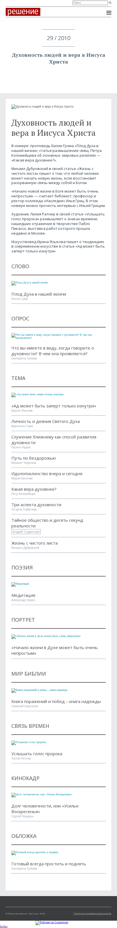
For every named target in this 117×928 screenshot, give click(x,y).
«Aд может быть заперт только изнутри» (53, 406)
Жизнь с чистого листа (34, 543)
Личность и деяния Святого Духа (45, 421)
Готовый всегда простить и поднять (48, 863)
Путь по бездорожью (33, 458)
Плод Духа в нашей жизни (38, 294)
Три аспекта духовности (36, 504)
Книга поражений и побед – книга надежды (56, 701)
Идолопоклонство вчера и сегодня (46, 473)
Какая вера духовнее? (34, 489)
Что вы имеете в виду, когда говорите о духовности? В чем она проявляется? (52, 350)
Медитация (23, 595)
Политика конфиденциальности (92, 913)
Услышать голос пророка (36, 753)
